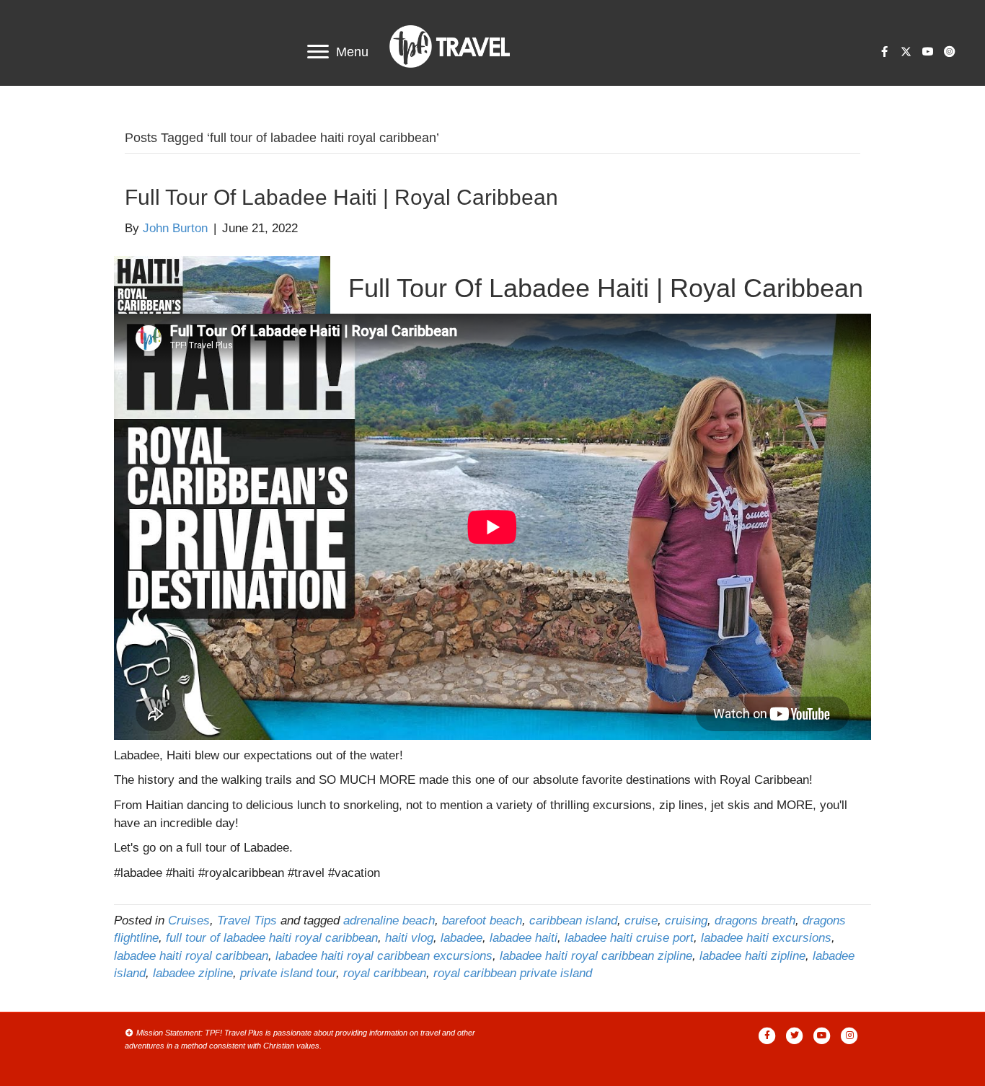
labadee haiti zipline (752, 956)
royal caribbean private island (512, 973)
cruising (686, 920)
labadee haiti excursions (766, 938)
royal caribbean (384, 973)
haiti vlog (409, 938)
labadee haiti (523, 938)
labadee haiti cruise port (629, 938)
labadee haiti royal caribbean (191, 956)
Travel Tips (247, 920)
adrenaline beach (389, 920)
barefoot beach (482, 920)
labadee (461, 938)
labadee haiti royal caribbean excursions (383, 956)
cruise (641, 920)
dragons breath (755, 920)
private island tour (288, 973)
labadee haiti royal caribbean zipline (596, 956)
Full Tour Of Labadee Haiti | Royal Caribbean (341, 197)
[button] (884, 52)
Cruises (189, 920)
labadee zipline (193, 973)
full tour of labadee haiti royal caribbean (272, 938)
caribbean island (573, 920)
